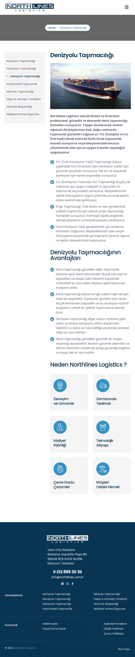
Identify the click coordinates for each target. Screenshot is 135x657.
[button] (126, 7)
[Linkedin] (62, 583)
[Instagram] (67, 583)
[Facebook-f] (72, 583)
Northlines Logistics (25, 648)
